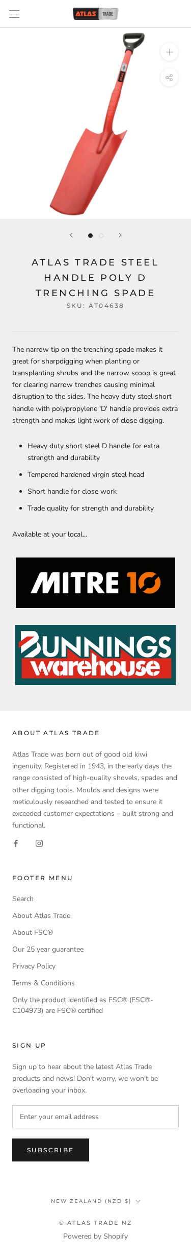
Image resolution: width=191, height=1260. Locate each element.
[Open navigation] (14, 14)
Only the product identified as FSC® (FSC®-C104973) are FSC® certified (82, 1005)
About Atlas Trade (41, 915)
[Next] (120, 235)
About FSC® (32, 932)
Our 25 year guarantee (48, 949)
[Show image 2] (101, 235)
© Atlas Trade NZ (95, 1222)
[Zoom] (169, 52)
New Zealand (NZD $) (91, 1201)
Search (23, 899)
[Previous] (71, 235)
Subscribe (50, 1150)
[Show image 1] (90, 235)
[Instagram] (39, 843)
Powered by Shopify (95, 1236)
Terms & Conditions (43, 983)
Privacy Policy (34, 966)
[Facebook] (15, 843)
